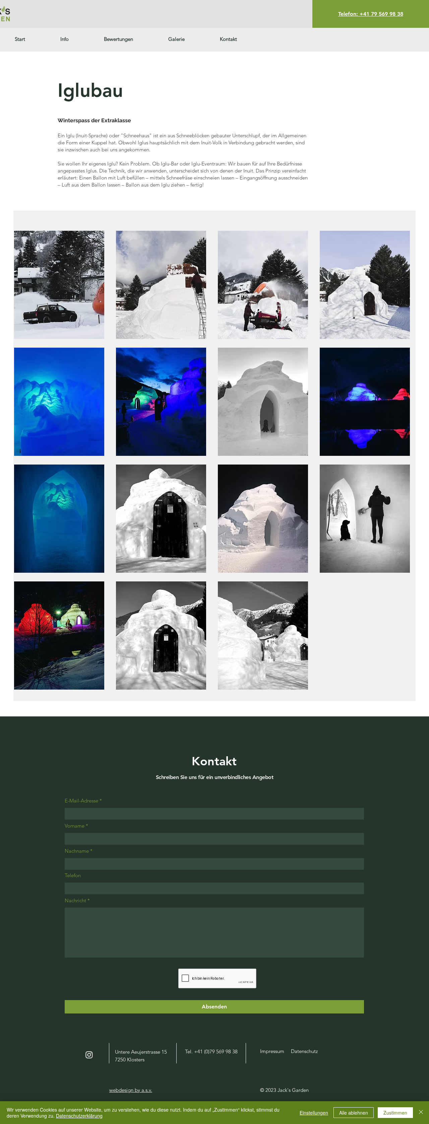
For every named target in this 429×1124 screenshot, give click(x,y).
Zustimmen (395, 1112)
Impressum (272, 1051)
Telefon (73, 875)
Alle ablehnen (353, 1112)
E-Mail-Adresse (81, 800)
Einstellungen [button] (314, 1112)
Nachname (77, 850)
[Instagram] (89, 1054)
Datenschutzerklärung (79, 1115)
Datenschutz (304, 1051)
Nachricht (75, 900)
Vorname (74, 825)
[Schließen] (421, 1113)
